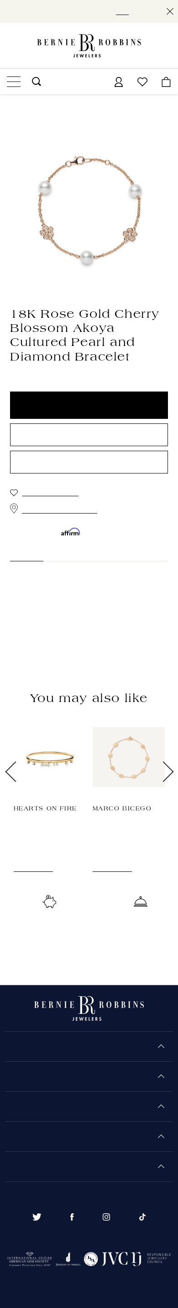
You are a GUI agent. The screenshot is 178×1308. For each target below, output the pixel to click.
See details (30, 877)
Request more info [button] (89, 435)
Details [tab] (21, 553)
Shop (126, 11)
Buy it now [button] (89, 405)
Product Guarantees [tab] (82, 553)
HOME (19, 100)
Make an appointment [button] (89, 462)
